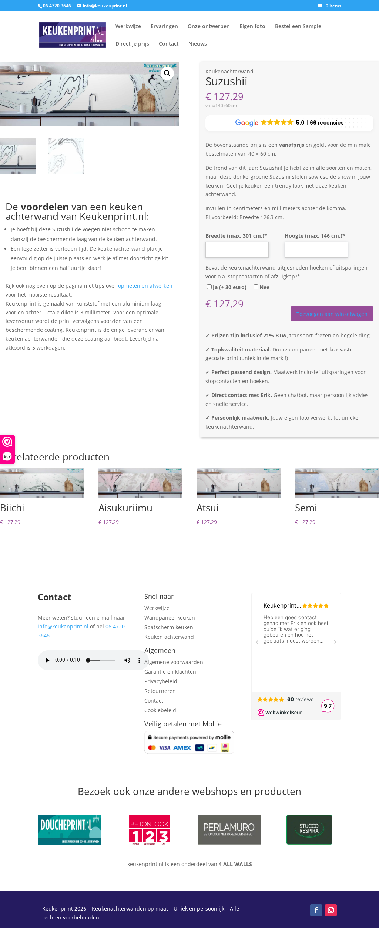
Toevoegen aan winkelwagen (332, 313)
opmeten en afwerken (145, 285)
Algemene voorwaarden (173, 662)
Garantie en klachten (170, 671)
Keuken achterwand (169, 636)
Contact (169, 44)
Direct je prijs (132, 44)
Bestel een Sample (298, 27)
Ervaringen (164, 27)
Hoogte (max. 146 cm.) (315, 235)
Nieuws (197, 44)
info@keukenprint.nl (63, 626)
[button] (167, 73)
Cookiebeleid (160, 710)
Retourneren (160, 690)
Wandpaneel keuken (169, 617)
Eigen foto (252, 27)
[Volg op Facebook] (316, 910)
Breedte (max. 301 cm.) (236, 235)
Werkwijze (128, 27)
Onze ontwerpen (209, 27)
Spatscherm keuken (168, 627)
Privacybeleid (160, 681)
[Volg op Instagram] (331, 910)
